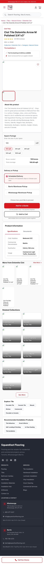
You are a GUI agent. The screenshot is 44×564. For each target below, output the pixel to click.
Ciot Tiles (7, 29)
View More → (37, 262)
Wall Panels (5, 479)
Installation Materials (8, 483)
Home (3, 21)
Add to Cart (23, 214)
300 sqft (26, 149)
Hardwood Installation (30, 472)
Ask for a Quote (22, 206)
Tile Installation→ (10, 48)
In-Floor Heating (30, 427)
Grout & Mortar (23, 423)
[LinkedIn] (15, 460)
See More (22, 395)
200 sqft (17, 149)
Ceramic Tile (22, 405)
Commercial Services (30, 486)
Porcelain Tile (10, 405)
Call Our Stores (23, 560)
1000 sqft (18, 153)
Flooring (4, 469)
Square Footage (10, 136)
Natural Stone (16, 21)
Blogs (25, 490)
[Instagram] (7, 460)
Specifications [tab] (12, 231)
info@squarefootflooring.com (14, 516)
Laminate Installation (30, 476)
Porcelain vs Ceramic (12, 413)
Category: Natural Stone (30, 45)
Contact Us (5, 493)
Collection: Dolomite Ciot (12, 45)
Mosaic (32, 405)
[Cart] (40, 7)
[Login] (36, 7)
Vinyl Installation (28, 479)
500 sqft (8, 153)
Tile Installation (10, 431)
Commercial (18, 409)
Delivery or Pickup (11, 171)
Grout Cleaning (28, 483)
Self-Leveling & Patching (13, 427)
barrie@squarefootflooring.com (15, 543)
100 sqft (8, 149)
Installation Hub (6, 486)
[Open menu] (4, 7)
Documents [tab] (27, 231)
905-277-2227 (9, 512)
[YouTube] (11, 460)
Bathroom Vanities (7, 476)
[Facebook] (3, 460)
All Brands (4, 490)
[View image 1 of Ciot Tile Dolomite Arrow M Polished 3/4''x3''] (8, 96)
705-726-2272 (9, 539)
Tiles (8, 21)
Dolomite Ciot (27, 21)
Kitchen (8, 409)
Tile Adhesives (10, 423)
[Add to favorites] (38, 64)
